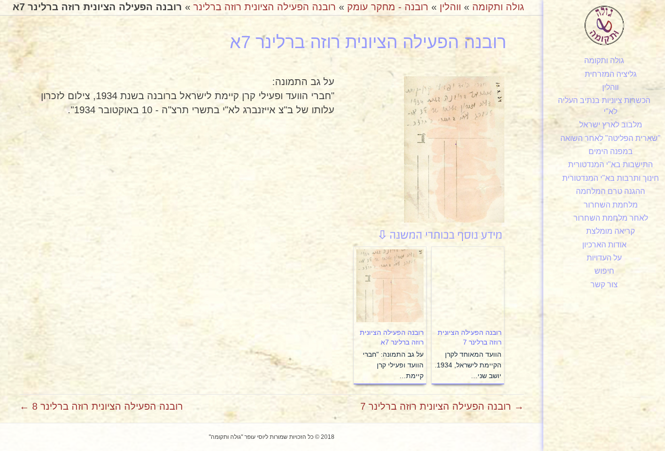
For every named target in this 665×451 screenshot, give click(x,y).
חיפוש (604, 271)
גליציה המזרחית (611, 74)
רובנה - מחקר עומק (387, 6)
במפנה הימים (611, 151)
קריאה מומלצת (610, 231)
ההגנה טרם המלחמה (610, 191)
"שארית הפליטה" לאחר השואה (610, 138)
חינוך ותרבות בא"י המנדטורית (610, 178)
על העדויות (604, 258)
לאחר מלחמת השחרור (610, 218)
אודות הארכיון (604, 245)
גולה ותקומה (604, 60)
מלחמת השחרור (611, 205)
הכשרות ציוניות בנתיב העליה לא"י (604, 105)
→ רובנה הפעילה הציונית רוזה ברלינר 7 (442, 406)
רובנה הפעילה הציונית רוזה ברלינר (264, 6)
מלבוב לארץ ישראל (610, 125)
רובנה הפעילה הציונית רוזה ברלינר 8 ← (101, 406)
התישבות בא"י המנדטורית (610, 164)
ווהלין (610, 87)
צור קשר (604, 284)
